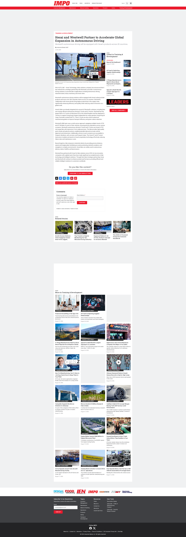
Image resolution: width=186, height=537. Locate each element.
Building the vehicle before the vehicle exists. (119, 472)
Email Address (81, 195)
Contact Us (72, 531)
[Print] (56, 178)
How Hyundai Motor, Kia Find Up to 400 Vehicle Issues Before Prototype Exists (119, 469)
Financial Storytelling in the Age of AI (66, 313)
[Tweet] (68, 178)
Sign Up (58, 512)
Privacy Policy (86, 531)
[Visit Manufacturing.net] (116, 491)
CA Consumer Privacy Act (109, 531)
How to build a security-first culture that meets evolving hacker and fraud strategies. (92, 318)
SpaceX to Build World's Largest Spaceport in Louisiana (114, 91)
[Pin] (71, 178)
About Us (66, 531)
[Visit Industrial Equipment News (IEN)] (81, 491)
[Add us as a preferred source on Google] (75, 178)
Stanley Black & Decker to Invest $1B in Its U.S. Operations (93, 469)
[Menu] (130, 3)
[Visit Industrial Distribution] (104, 491)
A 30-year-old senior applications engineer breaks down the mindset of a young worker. (66, 379)
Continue (82, 202)
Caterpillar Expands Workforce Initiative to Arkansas (64, 405)
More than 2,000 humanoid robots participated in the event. (119, 377)
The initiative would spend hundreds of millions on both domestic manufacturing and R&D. (92, 474)
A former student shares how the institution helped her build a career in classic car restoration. (118, 443)
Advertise (79, 531)
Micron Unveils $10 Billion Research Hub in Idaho (92, 405)
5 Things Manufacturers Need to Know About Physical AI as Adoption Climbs (114, 82)
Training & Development (64, 33)
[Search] (127, 3)
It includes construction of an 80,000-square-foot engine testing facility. (92, 441)
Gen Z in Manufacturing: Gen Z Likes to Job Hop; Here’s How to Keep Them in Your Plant (67, 375)
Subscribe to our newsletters (80, 173)
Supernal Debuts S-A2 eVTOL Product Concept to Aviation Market (102, 237)
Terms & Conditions (97, 531)
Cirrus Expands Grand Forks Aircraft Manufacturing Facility (66, 469)
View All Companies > (119, 110)
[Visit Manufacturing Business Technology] (127, 491)
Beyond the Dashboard (113, 62)
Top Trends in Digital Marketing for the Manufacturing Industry (83, 237)
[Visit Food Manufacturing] (70, 491)
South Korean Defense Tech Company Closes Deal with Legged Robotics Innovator (62, 237)
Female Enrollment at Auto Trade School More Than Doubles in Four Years (117, 438)
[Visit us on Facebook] (90, 528)
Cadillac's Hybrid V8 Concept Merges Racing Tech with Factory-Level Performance (118, 405)
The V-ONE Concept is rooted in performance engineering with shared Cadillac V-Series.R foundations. (118, 411)
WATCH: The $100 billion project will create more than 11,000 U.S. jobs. (92, 347)
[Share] (60, 178)
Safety (58, 339)
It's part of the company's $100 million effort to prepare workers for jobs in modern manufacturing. (67, 409)
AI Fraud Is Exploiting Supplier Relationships (113, 71)
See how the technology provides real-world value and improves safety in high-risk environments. (66, 348)
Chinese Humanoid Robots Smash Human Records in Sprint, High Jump (118, 374)
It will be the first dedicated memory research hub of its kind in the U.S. (93, 408)
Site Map (120, 531)
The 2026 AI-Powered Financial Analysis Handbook (120, 236)
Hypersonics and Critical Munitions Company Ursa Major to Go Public (117, 343)
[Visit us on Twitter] (94, 528)
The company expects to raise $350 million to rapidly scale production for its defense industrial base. (119, 348)
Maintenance (85, 433)
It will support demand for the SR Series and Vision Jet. (66, 473)
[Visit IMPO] (93, 491)
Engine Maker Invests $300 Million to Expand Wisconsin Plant (92, 437)
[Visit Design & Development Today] (59, 491)
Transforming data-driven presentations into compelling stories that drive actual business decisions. (67, 317)
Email (55, 504)
